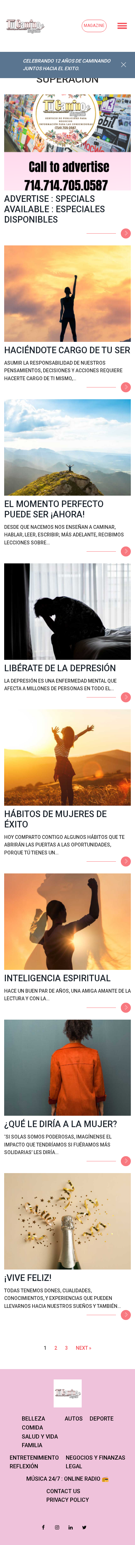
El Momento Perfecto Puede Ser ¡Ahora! (54, 509)
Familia (32, 1445)
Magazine (94, 25)
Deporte (102, 1418)
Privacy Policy (67, 1500)
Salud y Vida (40, 1436)
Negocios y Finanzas (95, 1457)
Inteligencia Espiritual (57, 978)
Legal (74, 1466)
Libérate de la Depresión (60, 668)
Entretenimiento (34, 1457)
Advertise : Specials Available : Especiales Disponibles (54, 209)
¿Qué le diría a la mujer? (60, 1124)
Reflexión (24, 1466)
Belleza (33, 1418)
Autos (74, 1418)
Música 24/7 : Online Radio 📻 (67, 1479)
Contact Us (63, 1491)
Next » (83, 1348)
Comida (32, 1427)
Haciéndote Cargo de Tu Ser (67, 350)
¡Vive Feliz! (27, 1278)
